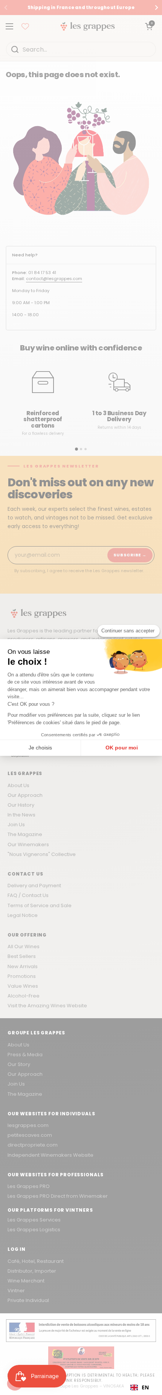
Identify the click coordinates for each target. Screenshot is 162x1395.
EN (145, 1387)
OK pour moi (121, 748)
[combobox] (139, 1387)
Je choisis (40, 748)
